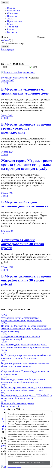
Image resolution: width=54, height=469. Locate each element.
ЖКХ (10, 18)
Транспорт (12, 26)
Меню (5, 3)
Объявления (13, 10)
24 (3, 428)
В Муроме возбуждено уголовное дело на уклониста (24, 204)
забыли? (6, 40)
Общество (12, 13)
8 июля (10, 29)
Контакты (12, 32)
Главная (11, 8)
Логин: (4, 37)
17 (3, 425)
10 (3, 422)
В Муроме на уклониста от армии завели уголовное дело (25, 91)
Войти (5, 46)
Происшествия (14, 21)
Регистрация (7, 49)
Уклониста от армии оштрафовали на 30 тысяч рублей (22, 244)
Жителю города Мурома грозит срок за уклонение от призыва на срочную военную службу (26, 164)
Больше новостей (10, 406)
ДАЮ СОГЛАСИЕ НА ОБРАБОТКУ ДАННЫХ (29, 463)
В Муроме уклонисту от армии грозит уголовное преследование (26, 128)
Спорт (10, 24)
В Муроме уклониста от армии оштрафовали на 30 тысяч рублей (26, 280)
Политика (12, 16)
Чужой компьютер (14, 43)
